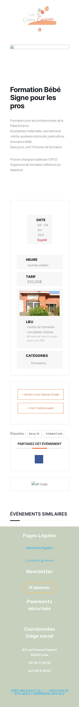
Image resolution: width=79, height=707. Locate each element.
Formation (54, 433)
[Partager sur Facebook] (39, 459)
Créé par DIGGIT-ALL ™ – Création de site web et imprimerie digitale (39, 692)
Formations (38, 363)
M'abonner (39, 587)
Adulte (34, 433)
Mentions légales (39, 548)
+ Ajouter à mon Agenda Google (40, 394)
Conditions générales (39, 560)
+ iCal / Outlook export (40, 408)
